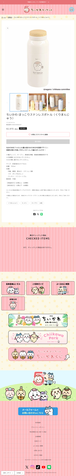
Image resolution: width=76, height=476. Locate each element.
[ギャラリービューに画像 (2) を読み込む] (38, 102)
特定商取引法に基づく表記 (38, 432)
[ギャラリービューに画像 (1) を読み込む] (19, 102)
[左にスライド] (7, 103)
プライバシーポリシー (38, 427)
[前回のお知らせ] (3, 2)
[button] (3, 9)
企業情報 (38, 436)
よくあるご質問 (38, 446)
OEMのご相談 (38, 455)
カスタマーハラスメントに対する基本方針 (38, 460)
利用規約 (38, 423)
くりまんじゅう (12, 203)
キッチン (24, 203)
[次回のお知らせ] (72, 2)
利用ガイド (38, 441)
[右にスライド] (69, 103)
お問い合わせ (38, 450)
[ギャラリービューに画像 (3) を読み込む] (57, 102)
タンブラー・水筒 (37, 203)
